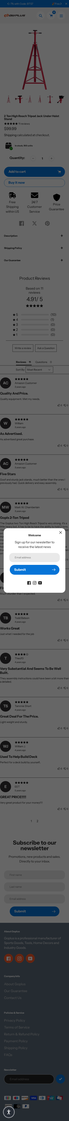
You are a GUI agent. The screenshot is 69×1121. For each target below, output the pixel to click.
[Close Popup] (60, 532)
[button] (9, 1112)
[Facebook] (29, 583)
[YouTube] (40, 583)
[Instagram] (34, 583)
